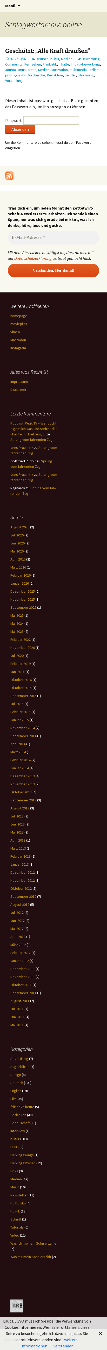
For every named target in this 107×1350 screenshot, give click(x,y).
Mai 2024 (17, 623)
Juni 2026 (17, 543)
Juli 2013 (17, 816)
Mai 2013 (17, 832)
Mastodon (18, 340)
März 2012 (18, 944)
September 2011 (23, 992)
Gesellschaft (20, 1123)
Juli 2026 (17, 535)
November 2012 (22, 880)
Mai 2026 (17, 551)
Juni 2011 (17, 1017)
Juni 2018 (17, 671)
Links (14, 1171)
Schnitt (15, 1219)
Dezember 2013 (22, 776)
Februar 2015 (20, 711)
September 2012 (23, 896)
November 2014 (22, 728)
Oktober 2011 (21, 984)
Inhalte (64, 64)
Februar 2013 (20, 856)
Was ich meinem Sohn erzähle (33, 1243)
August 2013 (19, 808)
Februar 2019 (20, 663)
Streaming (86, 75)
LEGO (14, 1147)
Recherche (36, 75)
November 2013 (22, 784)
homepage (18, 315)
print (8, 75)
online (94, 69)
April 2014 (17, 744)
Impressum (19, 381)
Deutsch (42, 58)
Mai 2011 (17, 1025)
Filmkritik (50, 64)
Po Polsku (18, 1203)
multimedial (79, 69)
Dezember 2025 (22, 591)
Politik (15, 1211)
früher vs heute (22, 1106)
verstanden (63, 1345)
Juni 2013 (17, 824)
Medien (66, 58)
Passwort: (14, 120)
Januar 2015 (19, 719)
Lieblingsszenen (23, 1163)
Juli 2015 (17, 703)
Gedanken (18, 1114)
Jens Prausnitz (21, 447)
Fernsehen (32, 64)
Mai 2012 (17, 928)
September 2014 (23, 736)
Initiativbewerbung (85, 64)
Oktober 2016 (21, 679)
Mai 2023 (17, 631)
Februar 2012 (20, 952)
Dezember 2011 (22, 968)
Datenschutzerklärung (33, 258)
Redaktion (55, 75)
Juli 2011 (17, 1009)
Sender (70, 75)
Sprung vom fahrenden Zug (31, 439)
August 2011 (19, 1001)
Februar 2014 (20, 760)
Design (15, 1074)
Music (14, 1187)
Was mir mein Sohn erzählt (30, 1256)
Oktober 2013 (21, 792)
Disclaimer (18, 389)
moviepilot (18, 323)
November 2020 (22, 647)
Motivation (59, 69)
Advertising (19, 1058)
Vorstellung (14, 80)
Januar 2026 (19, 583)
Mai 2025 (17, 615)
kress (32, 69)
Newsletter (19, 1195)
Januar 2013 (19, 864)
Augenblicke (20, 1066)
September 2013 (23, 800)
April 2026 (17, 559)
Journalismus (15, 69)
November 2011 (22, 976)
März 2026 (18, 567)
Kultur (54, 58)
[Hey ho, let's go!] (9, 175)
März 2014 (18, 752)
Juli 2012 (17, 912)
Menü (10, 5)
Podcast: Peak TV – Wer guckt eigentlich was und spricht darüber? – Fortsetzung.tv (34, 428)
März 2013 (18, 848)
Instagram (18, 348)
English (15, 1090)
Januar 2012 (19, 960)
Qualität (20, 75)
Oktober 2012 (21, 888)
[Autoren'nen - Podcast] (16, 1305)
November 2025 (22, 599)
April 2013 (17, 840)
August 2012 (19, 904)
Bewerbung (91, 58)
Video (14, 1235)
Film (13, 1098)
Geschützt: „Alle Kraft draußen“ (47, 50)
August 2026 (19, 527)
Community (14, 64)
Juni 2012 (17, 920)
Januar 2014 (19, 768)
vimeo (15, 331)
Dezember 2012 (22, 872)
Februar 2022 (20, 639)
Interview (17, 1131)
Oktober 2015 (21, 687)
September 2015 (23, 695)
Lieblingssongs (22, 1155)
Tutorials (17, 1227)
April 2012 (17, 936)
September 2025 (23, 607)
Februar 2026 (20, 575)
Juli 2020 (17, 655)
